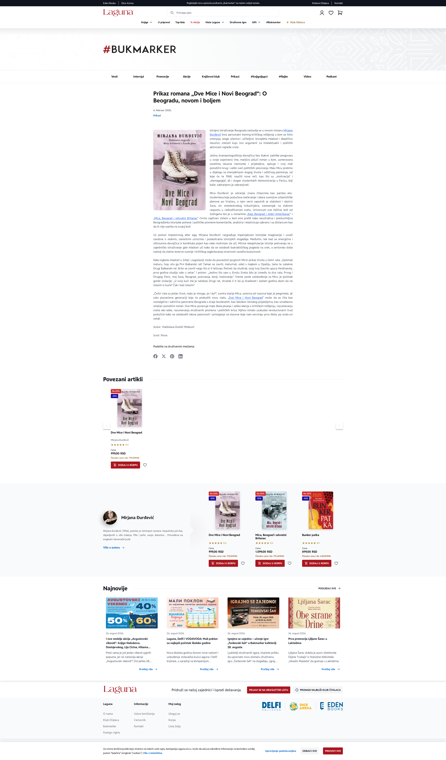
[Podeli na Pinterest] (172, 356)
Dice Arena (127, 3)
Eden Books (109, 3)
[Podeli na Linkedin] (180, 356)
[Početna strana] (119, 12)
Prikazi (157, 115)
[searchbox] (223, 12)
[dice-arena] (300, 706)
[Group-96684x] (331, 706)
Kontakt (338, 3)
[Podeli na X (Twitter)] (164, 356)
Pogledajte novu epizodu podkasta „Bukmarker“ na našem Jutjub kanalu (223, 3)
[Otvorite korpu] (340, 13)
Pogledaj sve (327, 588)
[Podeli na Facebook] (155, 356)
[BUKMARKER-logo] (139, 49)
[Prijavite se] (322, 13)
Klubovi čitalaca (320, 3)
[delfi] (271, 706)
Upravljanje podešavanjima (280, 751)
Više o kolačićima (152, 753)
